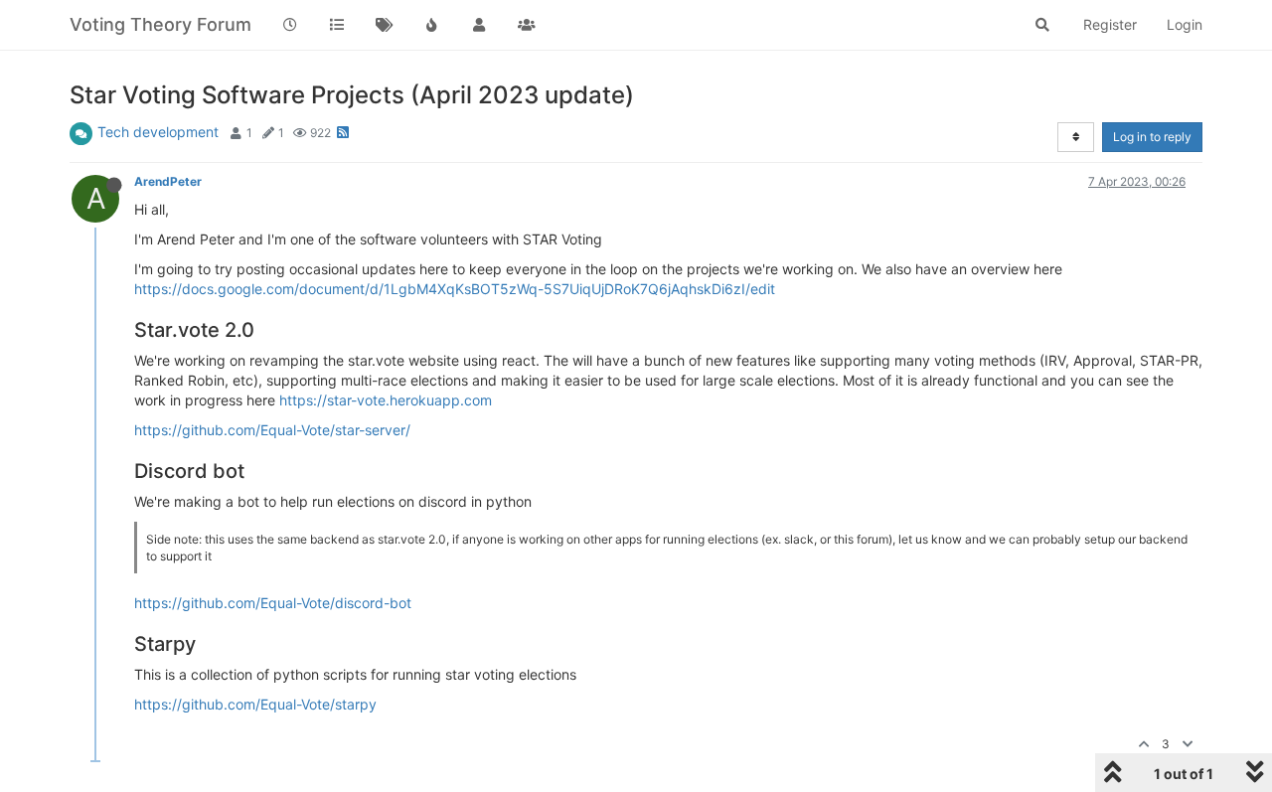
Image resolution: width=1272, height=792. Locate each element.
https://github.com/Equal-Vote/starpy (255, 704)
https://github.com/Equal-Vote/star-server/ (272, 429)
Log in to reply (1152, 136)
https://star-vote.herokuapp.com (385, 400)
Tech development (158, 131)
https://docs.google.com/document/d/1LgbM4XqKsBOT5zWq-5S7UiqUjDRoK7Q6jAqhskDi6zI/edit (454, 288)
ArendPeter (168, 181)
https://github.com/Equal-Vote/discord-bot (272, 602)
